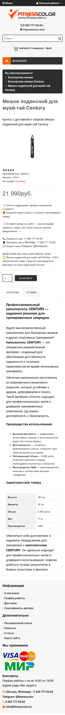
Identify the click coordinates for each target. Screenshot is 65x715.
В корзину (25, 278)
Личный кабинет (49, 3)
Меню (8, 3)
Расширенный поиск (18, 623)
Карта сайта (12, 638)
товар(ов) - (41, 48)
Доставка (10, 603)
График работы (14, 598)
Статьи (9, 633)
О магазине (11, 593)
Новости (10, 628)
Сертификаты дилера (18, 608)
